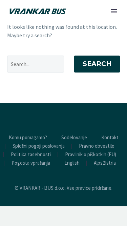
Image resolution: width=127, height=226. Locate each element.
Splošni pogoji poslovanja (39, 146)
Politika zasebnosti (31, 154)
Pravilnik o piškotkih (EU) (90, 154)
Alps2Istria (105, 163)
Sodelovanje (74, 137)
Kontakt (110, 137)
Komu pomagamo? (28, 137)
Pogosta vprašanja (31, 163)
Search (97, 64)
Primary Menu (114, 11)
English (72, 163)
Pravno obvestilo (96, 146)
